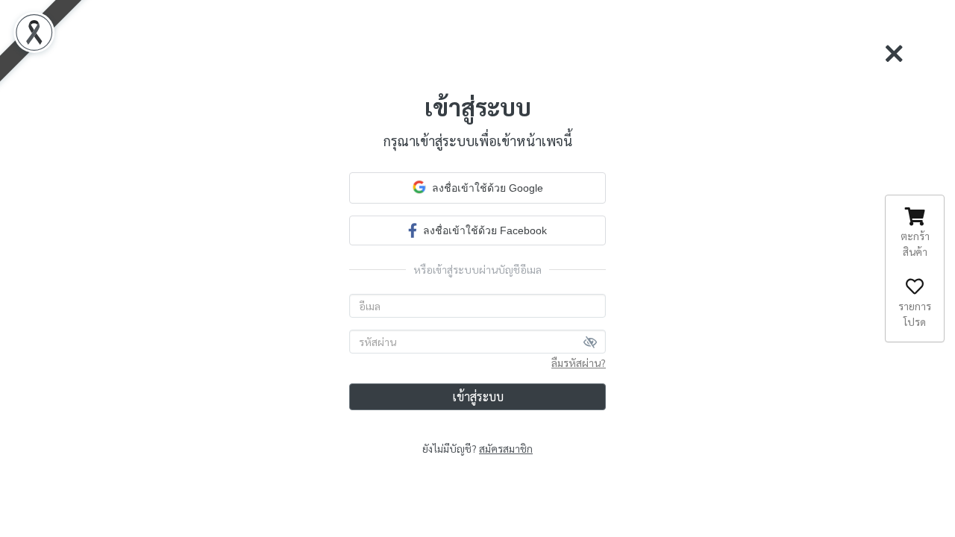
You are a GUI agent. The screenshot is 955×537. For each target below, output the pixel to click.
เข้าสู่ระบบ (478, 396)
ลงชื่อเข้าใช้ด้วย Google (487, 188)
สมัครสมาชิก (506, 448)
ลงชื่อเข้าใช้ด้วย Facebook (485, 230)
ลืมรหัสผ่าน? (578, 362)
